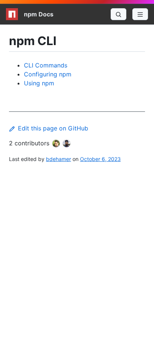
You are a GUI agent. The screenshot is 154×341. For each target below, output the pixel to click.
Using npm (39, 83)
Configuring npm (47, 74)
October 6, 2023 (100, 159)
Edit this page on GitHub (53, 128)
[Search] (118, 14)
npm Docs (38, 14)
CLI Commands (45, 65)
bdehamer (58, 159)
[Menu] (140, 14)
